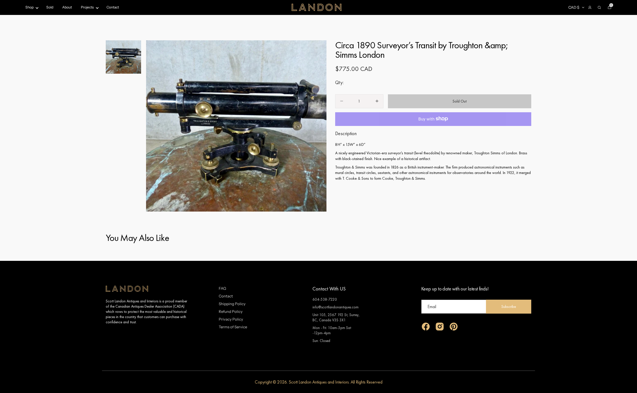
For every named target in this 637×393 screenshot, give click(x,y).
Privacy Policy (231, 319)
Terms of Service (233, 327)
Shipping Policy (232, 303)
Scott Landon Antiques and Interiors (319, 382)
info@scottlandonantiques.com (336, 307)
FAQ (222, 288)
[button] (589, 7)
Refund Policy (231, 311)
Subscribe (508, 306)
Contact (226, 296)
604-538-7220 (325, 299)
